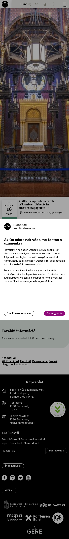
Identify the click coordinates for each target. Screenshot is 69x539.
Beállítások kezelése (19, 313)
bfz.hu (9, 264)
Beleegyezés (54, 313)
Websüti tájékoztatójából (28, 264)
